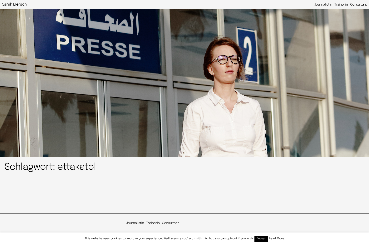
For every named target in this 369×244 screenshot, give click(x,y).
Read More (276, 238)
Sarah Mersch (14, 4)
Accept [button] (261, 238)
